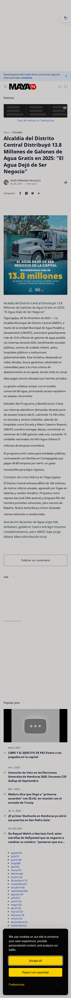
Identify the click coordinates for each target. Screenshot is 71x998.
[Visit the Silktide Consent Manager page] (58, 984)
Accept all (35, 961)
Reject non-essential (35, 972)
